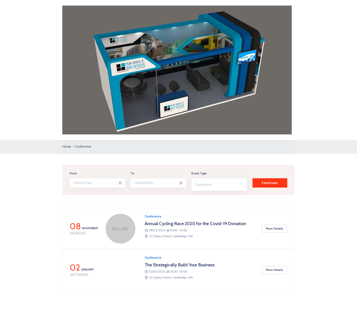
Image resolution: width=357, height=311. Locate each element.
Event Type (199, 173)
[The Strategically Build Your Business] (120, 270)
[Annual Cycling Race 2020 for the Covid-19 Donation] (120, 229)
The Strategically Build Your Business (180, 265)
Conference (153, 216)
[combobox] (219, 184)
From (73, 173)
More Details (274, 228)
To (132, 173)
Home (66, 146)
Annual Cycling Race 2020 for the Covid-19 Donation (195, 223)
